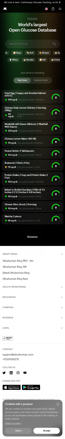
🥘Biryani (42, 53)
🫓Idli (41, 60)
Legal (6, 328)
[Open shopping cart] (53, 8)
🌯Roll (28, 53)
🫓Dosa (15, 53)
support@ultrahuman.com (18, 354)
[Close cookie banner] (58, 404)
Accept (46, 431)
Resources (9, 297)
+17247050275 (11, 359)
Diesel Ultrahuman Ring (16, 273)
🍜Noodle (27, 60)
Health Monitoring (14, 287)
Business (8, 318)
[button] (59, 8)
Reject (18, 431)
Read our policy (13, 423)
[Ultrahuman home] (5, 9)
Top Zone (22, 80)
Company (8, 307)
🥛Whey (11, 60)
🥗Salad (57, 53)
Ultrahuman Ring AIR (15, 267)
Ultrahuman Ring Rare (15, 279)
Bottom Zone (41, 80)
